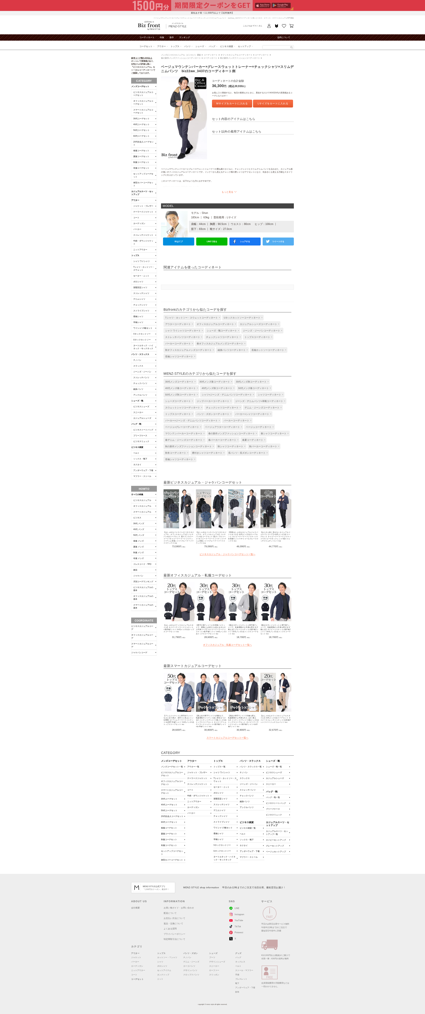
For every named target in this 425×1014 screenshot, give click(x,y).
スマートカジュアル (142, 512)
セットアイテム (164, 970)
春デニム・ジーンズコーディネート (183, 440)
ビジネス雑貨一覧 (248, 828)
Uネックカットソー (222, 851)
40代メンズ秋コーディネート (217, 388)
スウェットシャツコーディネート (182, 407)
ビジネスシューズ (274, 772)
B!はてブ (179, 241)
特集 (162, 37)
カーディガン (193, 807)
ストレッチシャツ (221, 804)
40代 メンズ (138, 529)
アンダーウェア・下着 (250, 851)
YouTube (239, 920)
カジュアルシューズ (275, 778)
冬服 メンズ (138, 558)
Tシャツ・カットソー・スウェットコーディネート (191, 317)
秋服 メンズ (138, 552)
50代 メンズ (138, 535)
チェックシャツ (220, 816)
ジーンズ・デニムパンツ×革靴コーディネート (259, 401)
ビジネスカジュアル (142, 500)
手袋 (237, 975)
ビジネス (137, 518)
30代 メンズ (138, 523)
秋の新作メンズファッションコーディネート (240, 58)
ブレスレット (241, 979)
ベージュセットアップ (276, 851)
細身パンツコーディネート (232, 350)
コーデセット (145, 46)
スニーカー (271, 784)
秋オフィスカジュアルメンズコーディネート (188, 350)
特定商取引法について (174, 939)
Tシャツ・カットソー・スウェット (225, 779)
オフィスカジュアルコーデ (142, 636)
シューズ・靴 (137, 401)
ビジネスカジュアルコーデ (142, 627)
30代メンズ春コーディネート (214, 381)
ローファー (214, 970)
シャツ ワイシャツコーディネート (183, 330)
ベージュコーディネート (258, 427)
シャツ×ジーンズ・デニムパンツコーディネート (227, 394)
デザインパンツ (190, 970)
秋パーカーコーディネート (263, 446)
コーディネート (147, 37)
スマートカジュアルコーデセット (172, 791)
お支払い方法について (174, 918)
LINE (237, 908)
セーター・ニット (221, 787)
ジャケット (136, 957)
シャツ (160, 962)
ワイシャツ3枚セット (223, 828)
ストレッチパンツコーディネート (182, 337)
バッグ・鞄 (136, 424)
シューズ (199, 46)
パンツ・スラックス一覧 (251, 767)
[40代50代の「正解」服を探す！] (292, 47)
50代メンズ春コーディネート (253, 388)
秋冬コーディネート (175, 453)
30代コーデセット (169, 799)
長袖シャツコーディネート (179, 356)
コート (190, 790)
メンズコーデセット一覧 (172, 767)
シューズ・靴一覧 (274, 767)
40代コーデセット (169, 805)
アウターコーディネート (178, 324)
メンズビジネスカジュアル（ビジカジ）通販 (181, 55)
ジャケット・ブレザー (197, 772)
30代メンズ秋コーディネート (251, 381)
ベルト (243, 834)
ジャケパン (138, 576)
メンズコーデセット (140, 86)
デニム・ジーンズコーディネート (262, 407)
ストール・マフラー (244, 970)
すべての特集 (137, 494)
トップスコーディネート (257, 337)
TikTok (238, 926)
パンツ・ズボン (190, 953)
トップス (175, 46)
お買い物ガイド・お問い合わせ (179, 908)
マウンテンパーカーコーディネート (183, 433)
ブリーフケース (273, 809)
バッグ (212, 46)
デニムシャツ (219, 810)
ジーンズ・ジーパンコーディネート (261, 330)
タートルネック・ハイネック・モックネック (224, 858)
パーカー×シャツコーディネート (252, 414)
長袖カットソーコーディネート (268, 350)
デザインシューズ (217, 962)
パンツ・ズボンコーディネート (213, 414)
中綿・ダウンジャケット (198, 796)
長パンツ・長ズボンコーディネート (246, 453)
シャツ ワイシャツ (221, 772)
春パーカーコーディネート (222, 440)
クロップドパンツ (191, 975)
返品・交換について (173, 923)
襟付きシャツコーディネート (207, 453)
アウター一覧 (193, 767)
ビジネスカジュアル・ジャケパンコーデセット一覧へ (227, 554)
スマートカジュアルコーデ (142, 645)
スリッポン (214, 975)
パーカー (191, 813)
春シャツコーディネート (273, 433)
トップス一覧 (219, 767)
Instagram (239, 914)
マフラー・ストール (249, 857)
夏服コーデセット (169, 834)
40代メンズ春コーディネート (180, 388)
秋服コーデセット (169, 839)
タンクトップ (163, 975)
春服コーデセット (169, 828)
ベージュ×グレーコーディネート (182, 427)
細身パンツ (245, 801)
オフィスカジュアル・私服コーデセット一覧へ (227, 644)
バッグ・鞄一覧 (273, 797)
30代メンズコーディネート (179, 381)
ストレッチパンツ (248, 790)
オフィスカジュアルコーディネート (237, 55)
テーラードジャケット (197, 778)
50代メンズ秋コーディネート (180, 394)
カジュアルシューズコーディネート (258, 324)
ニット (160, 979)
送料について (283, 37)
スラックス (245, 778)
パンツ (187, 46)
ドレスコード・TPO (142, 564)
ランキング (184, 37)
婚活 (135, 570)
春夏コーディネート (252, 440)
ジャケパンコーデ (139, 652)
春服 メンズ (138, 541)
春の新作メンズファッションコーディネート (181, 58)
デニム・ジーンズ (191, 962)
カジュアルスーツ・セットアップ (142, 193)
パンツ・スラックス (140, 354)
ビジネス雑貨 (226, 46)
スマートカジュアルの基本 (143, 606)
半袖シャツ (218, 839)
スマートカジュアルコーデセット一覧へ (227, 737)
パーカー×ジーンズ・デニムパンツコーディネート (191, 420)
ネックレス (240, 962)
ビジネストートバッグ (276, 803)
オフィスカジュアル (142, 506)
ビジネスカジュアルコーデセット (172, 774)
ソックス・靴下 (247, 840)
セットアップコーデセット (172, 852)
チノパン (244, 772)
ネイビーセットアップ (276, 840)
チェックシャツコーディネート (222, 337)
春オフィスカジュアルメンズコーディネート (220, 343)
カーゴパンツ (189, 966)
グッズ (238, 953)
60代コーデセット (169, 822)
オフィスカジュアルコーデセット (172, 782)
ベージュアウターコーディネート (222, 427)
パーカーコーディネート (178, 343)
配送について (170, 913)
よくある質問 (170, 928)
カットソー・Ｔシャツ (167, 957)
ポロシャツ (218, 793)
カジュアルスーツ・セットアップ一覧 (277, 832)
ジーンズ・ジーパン (249, 784)
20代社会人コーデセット (172, 816)
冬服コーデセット (169, 845)
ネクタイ (244, 845)
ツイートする (278, 241)
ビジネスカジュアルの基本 (143, 589)
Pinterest (239, 932)
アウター (161, 46)
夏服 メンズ (138, 547)
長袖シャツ (218, 833)
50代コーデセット (169, 810)
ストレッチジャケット (197, 784)
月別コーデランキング (143, 581)
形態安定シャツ (220, 799)
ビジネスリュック (274, 815)
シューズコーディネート (178, 401)
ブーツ (212, 957)
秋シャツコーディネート (230, 446)
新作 (172, 37)
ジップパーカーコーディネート (213, 401)
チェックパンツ (247, 796)
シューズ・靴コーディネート (222, 330)
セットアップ (244, 46)
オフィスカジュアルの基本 (143, 597)
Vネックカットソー (222, 845)
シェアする (245, 241)
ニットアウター (194, 801)
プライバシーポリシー (174, 934)
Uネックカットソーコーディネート (242, 317)
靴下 (237, 983)
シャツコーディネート (269, 394)
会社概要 (135, 908)
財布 (237, 992)
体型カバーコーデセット (172, 860)
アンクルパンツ (247, 807)
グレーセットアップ (275, 846)
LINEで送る (212, 241)
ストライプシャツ (221, 822)
